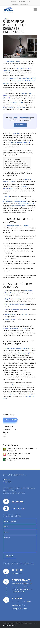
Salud (6, 19)
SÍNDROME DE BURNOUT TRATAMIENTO (17, 168)
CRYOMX (13, 1)
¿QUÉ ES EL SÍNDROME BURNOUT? (15, 161)
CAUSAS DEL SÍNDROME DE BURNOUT (16, 166)
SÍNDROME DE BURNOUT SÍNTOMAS (15, 164)
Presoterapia (7, 482)
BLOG (28, 1)
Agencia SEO (14, 623)
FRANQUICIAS (21, 1)
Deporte (5, 432)
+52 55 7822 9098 (23, 4)
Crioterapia (6, 479)
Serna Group (13, 625)
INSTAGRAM (18, 508)
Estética (5, 434)
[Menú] (34, 9)
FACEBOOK (17, 501)
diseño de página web (24, 623)
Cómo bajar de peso (9, 430)
